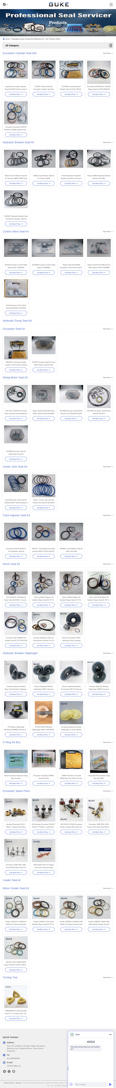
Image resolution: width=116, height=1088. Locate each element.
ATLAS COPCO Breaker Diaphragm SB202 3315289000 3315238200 (43, 729)
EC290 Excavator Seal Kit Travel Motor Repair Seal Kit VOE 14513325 (43, 364)
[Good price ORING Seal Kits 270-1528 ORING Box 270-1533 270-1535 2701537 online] (71, 761)
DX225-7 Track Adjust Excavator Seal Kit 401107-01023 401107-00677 (43, 551)
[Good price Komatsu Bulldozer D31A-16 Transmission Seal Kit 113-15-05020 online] (44, 623)
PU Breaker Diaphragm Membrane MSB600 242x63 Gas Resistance (16, 729)
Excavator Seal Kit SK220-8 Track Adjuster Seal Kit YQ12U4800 (16, 551)
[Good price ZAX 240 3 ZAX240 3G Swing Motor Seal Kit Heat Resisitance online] (16, 396)
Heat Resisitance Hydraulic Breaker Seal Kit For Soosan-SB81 (71, 178)
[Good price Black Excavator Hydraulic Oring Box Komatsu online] (16, 761)
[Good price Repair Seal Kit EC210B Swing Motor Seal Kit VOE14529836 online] (44, 396)
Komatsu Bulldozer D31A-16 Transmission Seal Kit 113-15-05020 (43, 640)
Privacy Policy (9, 1083)
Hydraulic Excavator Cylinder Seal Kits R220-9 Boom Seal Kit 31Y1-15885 (16, 89)
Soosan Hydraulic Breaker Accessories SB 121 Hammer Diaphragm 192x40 (71, 689)
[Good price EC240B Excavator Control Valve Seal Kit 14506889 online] (44, 251)
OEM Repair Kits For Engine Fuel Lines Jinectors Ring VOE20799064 (44, 867)
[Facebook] (9, 1072)
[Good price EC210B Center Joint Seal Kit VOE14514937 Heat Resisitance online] (16, 486)
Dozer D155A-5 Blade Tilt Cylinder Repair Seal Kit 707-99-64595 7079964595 (71, 600)
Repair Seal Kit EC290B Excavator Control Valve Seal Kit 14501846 (71, 267)
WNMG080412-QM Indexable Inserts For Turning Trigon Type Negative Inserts (16, 1013)
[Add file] (71, 1084)
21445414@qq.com (14, 1066)
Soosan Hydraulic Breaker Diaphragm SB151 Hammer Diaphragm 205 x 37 (44, 689)
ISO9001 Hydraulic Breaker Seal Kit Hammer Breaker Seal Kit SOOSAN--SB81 (16, 218)
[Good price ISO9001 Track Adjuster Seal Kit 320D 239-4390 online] (71, 534)
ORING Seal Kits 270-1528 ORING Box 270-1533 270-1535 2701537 (71, 778)
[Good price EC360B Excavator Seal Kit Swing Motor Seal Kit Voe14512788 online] (16, 437)
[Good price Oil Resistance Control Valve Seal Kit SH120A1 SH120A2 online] (16, 291)
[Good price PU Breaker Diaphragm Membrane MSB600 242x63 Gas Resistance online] (16, 713)
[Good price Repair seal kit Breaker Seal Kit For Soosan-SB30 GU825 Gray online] (16, 161)
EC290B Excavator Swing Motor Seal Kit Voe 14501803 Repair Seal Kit (71, 413)
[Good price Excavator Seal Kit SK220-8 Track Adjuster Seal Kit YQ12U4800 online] (16, 534)
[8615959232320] (13, 1072)
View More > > (108, 53)
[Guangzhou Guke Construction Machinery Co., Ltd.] (58, 4)
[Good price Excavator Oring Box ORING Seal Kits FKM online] (44, 761)
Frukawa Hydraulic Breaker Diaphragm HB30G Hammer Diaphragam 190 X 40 (99, 689)
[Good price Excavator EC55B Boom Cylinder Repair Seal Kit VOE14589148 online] (99, 72)
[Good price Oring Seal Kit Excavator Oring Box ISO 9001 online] (99, 761)
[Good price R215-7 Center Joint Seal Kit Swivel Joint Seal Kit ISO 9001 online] (44, 486)
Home (7, 39)
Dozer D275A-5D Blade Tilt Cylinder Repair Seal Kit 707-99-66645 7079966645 (98, 600)
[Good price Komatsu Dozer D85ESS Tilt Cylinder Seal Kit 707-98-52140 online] (16, 623)
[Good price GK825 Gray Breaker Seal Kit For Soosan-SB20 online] (44, 161)
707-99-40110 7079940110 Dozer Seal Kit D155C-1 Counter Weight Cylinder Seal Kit (16, 600)
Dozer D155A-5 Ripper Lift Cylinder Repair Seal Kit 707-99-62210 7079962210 (43, 600)
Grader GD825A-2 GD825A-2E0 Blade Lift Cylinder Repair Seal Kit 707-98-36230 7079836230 (71, 924)
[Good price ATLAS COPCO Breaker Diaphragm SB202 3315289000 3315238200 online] (44, 713)
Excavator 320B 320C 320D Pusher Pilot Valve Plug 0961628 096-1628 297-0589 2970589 (99, 827)
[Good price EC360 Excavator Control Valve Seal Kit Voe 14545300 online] (16, 251)
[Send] (110, 1084)
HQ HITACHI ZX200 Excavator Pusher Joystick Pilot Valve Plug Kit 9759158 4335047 (71, 827)
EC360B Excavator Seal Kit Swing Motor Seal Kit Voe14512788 (16, 454)
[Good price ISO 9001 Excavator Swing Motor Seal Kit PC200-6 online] (99, 396)
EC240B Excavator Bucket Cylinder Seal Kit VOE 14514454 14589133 (71, 89)
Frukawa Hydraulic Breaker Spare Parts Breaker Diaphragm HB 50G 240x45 (16, 689)
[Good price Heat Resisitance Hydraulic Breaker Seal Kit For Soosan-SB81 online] (71, 161)
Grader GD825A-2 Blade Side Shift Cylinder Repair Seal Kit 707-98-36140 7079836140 (99, 924)
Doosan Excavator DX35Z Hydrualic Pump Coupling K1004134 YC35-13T (71, 640)
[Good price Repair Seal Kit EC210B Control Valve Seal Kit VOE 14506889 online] (99, 251)
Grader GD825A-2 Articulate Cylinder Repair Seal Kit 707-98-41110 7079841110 (43, 924)
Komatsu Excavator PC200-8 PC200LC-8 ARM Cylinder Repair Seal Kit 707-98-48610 (16, 129)
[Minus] (110, 1034)
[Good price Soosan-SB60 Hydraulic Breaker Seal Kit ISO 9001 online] (99, 161)
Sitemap (18, 1083)
